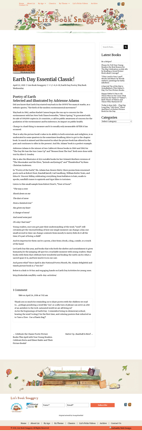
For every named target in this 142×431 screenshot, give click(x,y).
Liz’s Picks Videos (87, 423)
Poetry (74, 85)
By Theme (59, 423)
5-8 (53, 85)
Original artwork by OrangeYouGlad (71, 415)
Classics (71, 423)
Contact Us (116, 423)
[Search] (126, 47)
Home (23, 423)
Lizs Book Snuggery (37, 85)
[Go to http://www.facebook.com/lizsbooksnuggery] (118, 4)
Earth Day (65, 85)
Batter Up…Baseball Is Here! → (79, 334)
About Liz (35, 423)
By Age (47, 423)
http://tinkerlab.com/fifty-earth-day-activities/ (34, 275)
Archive (103, 423)
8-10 (58, 85)
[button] (103, 405)
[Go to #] (123, 4)
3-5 (49, 85)
